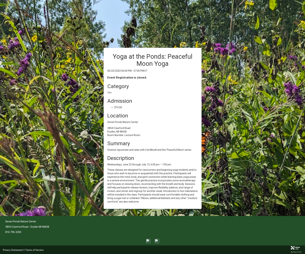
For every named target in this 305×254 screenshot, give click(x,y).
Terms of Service (34, 249)
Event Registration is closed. (127, 77)
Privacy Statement (13, 249)
